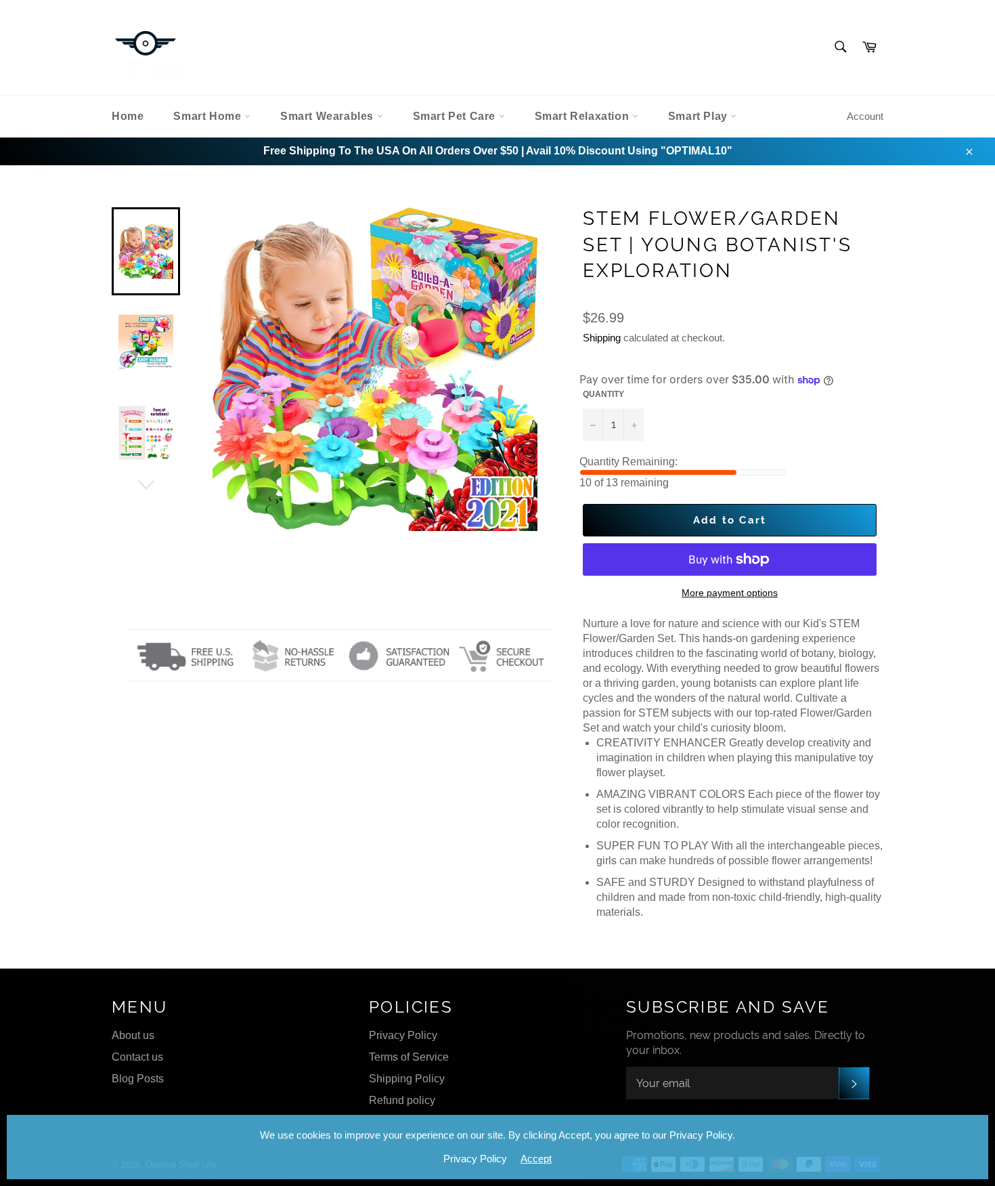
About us (133, 1035)
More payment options (730, 592)
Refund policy (402, 1100)
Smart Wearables (328, 116)
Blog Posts (138, 1078)
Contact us (137, 1057)
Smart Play (699, 116)
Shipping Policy (407, 1078)
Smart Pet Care (456, 116)
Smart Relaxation (583, 116)
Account (865, 116)
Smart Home (208, 116)
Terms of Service (409, 1057)
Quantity (603, 394)
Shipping (602, 337)
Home (127, 116)
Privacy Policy (403, 1035)
